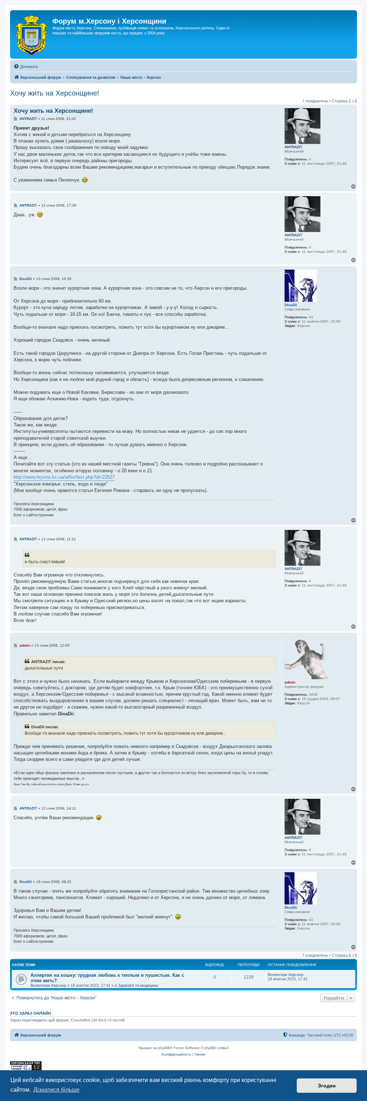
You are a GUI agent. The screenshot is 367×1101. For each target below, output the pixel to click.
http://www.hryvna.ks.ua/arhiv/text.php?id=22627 (64, 477)
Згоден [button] (326, 1085)
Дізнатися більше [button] (56, 1090)
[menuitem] (26, 66)
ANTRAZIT (293, 147)
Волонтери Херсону (48, 985)
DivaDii (291, 305)
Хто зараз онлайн (30, 1013)
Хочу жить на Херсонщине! (54, 93)
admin (290, 682)
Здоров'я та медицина (138, 985)
